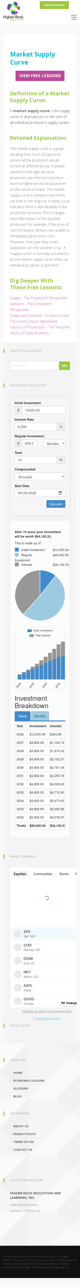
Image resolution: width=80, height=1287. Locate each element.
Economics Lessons (29, 1081)
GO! (64, 365)
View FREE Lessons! (40, 75)
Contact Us (22, 1150)
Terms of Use (23, 1142)
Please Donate (54, 5)
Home (17, 1073)
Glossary (21, 1088)
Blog (17, 1096)
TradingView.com (46, 1018)
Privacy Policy (24, 1134)
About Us (21, 1126)
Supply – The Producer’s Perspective (38, 297)
